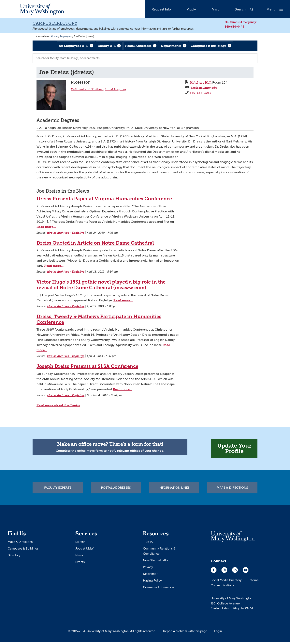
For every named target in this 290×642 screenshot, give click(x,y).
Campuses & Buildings (208, 46)
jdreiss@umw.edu (203, 88)
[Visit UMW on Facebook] (214, 572)
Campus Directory (55, 23)
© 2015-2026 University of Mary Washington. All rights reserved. (112, 631)
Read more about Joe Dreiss (58, 405)
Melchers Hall (200, 82)
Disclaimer (150, 573)
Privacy (148, 567)
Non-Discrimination (156, 560)
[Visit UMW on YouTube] (246, 572)
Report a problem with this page (185, 631)
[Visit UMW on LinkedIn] (235, 572)
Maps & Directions (232, 487)
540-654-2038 (200, 93)
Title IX (148, 541)
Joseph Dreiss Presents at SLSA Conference (87, 366)
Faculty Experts (57, 487)
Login (218, 631)
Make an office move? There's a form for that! (110, 444)
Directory (14, 555)
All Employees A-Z (73, 46)
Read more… (46, 227)
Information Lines (174, 487)
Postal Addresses (138, 46)
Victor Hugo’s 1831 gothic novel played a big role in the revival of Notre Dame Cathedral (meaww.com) (101, 284)
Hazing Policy (152, 580)
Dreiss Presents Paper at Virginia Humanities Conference (104, 199)
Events (80, 562)
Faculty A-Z (107, 46)
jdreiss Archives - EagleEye (65, 232)
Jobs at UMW (84, 548)
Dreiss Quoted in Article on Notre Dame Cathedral (95, 243)
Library (80, 541)
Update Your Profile (234, 448)
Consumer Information (158, 587)
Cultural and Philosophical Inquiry (98, 89)
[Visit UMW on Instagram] (224, 572)
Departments (171, 46)
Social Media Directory (226, 580)
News (79, 555)
